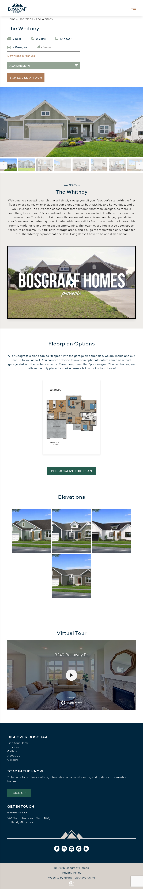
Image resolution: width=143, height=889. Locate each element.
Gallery (12, 751)
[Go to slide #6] (99, 164)
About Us (13, 755)
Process (13, 747)
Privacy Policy (71, 873)
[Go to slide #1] (8, 164)
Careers (12, 760)
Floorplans (25, 19)
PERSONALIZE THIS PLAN (71, 471)
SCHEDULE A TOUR (25, 77)
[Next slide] (137, 122)
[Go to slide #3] (44, 164)
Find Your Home (18, 743)
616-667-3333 (17, 812)
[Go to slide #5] (81, 164)
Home (11, 19)
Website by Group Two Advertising (71, 877)
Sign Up (19, 793)
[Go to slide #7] (117, 164)
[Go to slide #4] (62, 164)
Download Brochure (21, 56)
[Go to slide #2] (26, 164)
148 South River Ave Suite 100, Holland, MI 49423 (28, 820)
